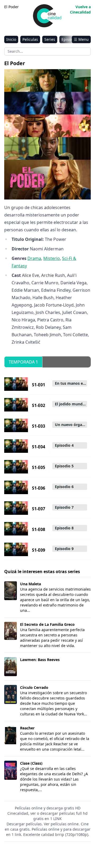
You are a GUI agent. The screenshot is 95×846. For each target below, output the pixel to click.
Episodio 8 (64, 527)
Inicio (11, 39)
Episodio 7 (64, 507)
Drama (34, 258)
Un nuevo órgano (71, 424)
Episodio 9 (64, 548)
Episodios (69, 39)
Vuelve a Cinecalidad (80, 9)
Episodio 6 (64, 486)
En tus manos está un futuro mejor (71, 383)
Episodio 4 (64, 445)
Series (49, 39)
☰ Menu (81, 39)
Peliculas (30, 39)
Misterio (51, 258)
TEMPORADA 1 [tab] (23, 362)
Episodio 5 (64, 465)
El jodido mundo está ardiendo (71, 403)
